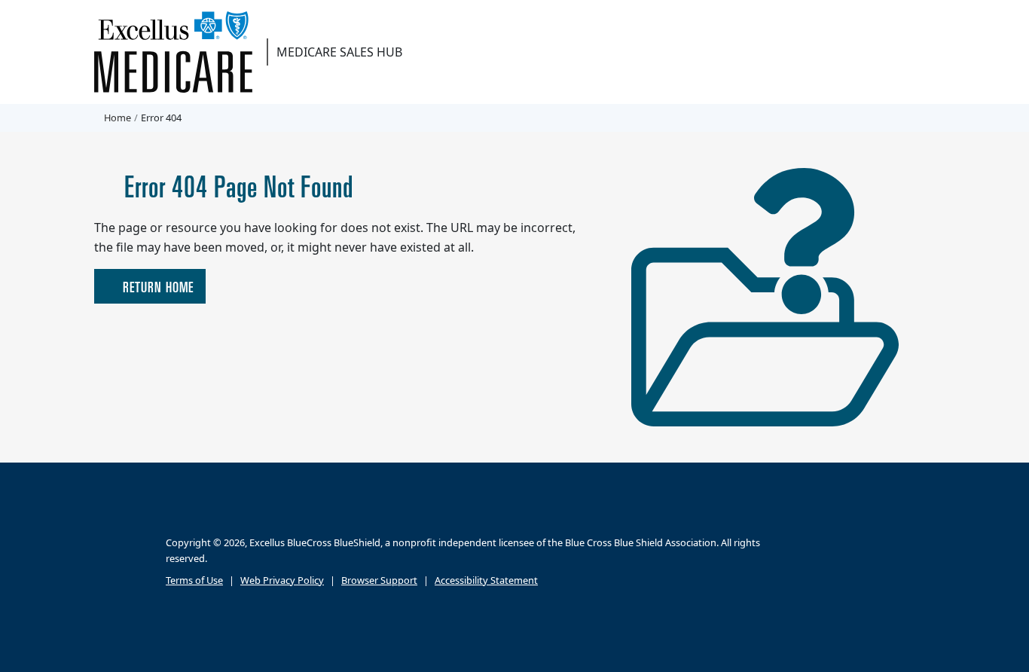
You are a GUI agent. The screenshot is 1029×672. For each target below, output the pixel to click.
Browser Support (379, 579)
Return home (156, 285)
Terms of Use (194, 579)
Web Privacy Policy (282, 579)
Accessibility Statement (486, 579)
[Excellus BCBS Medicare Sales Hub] (179, 52)
